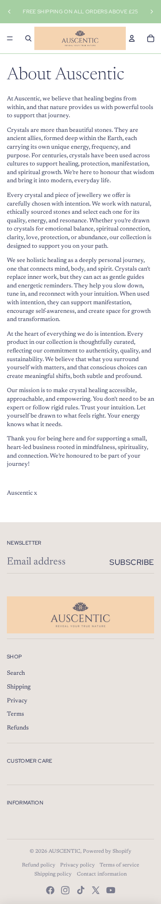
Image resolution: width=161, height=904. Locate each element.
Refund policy (38, 865)
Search (16, 673)
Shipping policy (53, 874)
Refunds (18, 728)
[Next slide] (151, 11)
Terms (15, 714)
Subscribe (131, 562)
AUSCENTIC (64, 851)
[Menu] (10, 38)
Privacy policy (77, 865)
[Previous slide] (9, 11)
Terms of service (119, 865)
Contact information (102, 874)
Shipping (18, 687)
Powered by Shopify (107, 851)
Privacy (17, 701)
